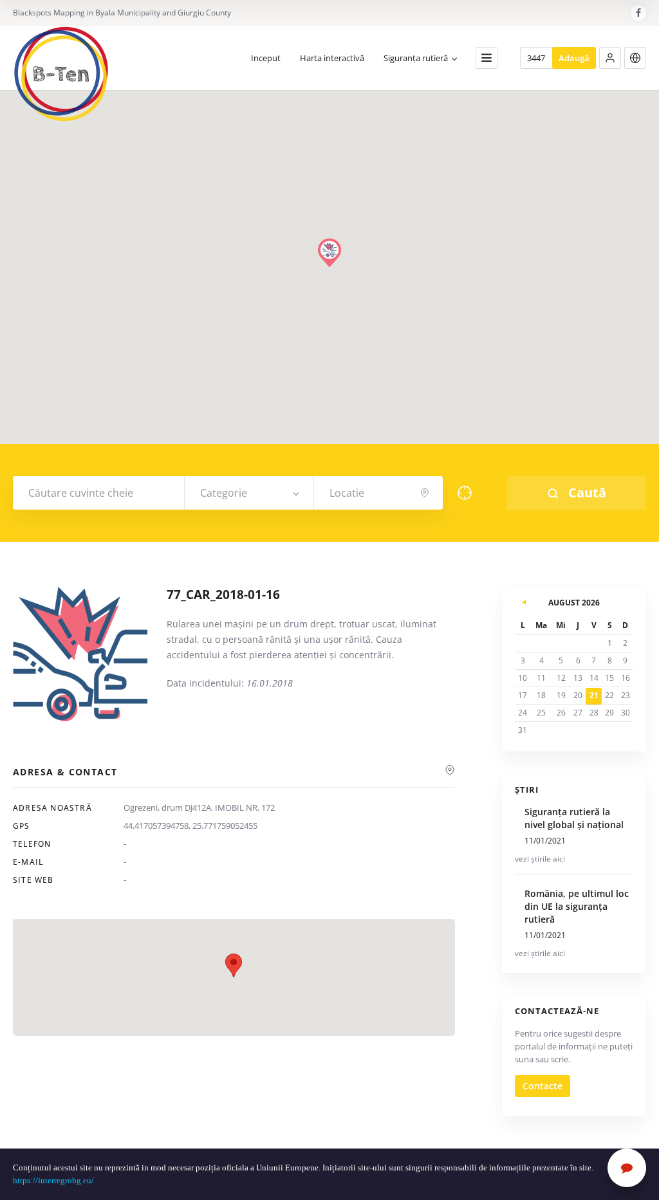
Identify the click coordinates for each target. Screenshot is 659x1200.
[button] (610, 58)
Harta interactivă (332, 58)
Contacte (542, 1086)
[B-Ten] (61, 74)
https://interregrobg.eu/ (54, 1180)
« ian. (524, 600)
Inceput (266, 58)
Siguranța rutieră (416, 58)
